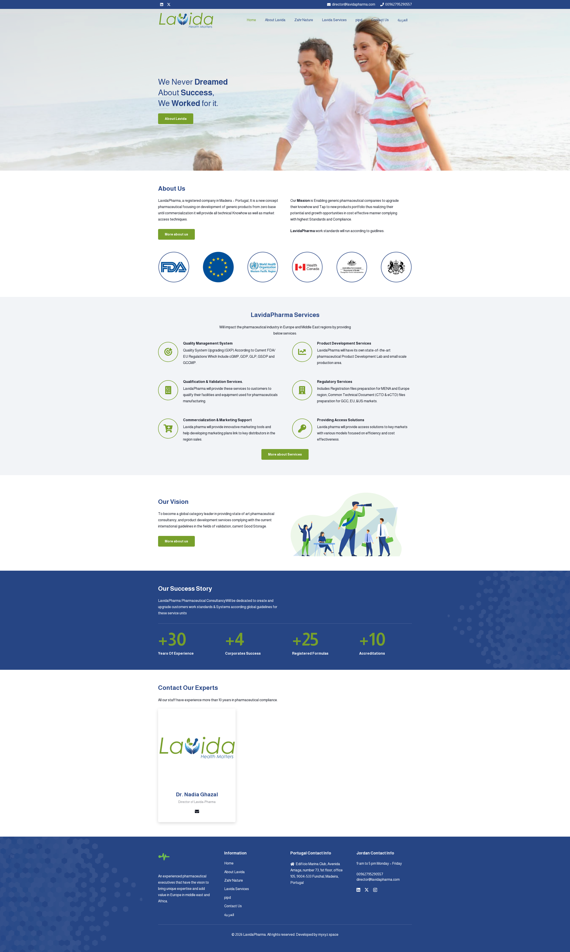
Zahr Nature (233, 880)
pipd (227, 897)
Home (229, 863)
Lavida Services (236, 889)
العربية (229, 915)
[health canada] (307, 267)
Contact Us (233, 906)
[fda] (173, 267)
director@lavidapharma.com (378, 879)
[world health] (263, 267)
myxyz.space (328, 934)
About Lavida (234, 872)
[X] (168, 4)
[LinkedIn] (161, 4)
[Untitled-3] (396, 267)
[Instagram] (375, 890)
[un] (218, 267)
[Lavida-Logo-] (186, 20)
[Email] (196, 811)
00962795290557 (369, 874)
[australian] (352, 267)
